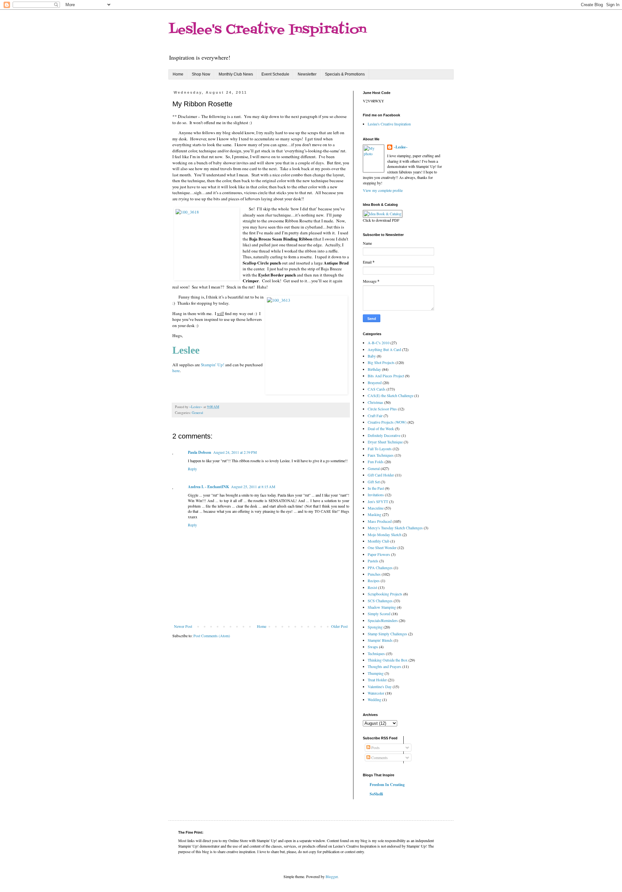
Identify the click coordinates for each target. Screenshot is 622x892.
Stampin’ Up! (212, 365)
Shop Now (201, 74)
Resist (372, 587)
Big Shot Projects (381, 362)
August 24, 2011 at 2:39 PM (235, 452)
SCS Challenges (380, 600)
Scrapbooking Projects (385, 593)
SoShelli (376, 794)
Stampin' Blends (380, 640)
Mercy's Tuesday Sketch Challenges (395, 527)
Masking (374, 514)
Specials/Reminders (383, 620)
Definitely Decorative (384, 435)
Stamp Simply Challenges (387, 633)
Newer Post (183, 626)
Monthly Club (378, 541)
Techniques (376, 653)
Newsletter (307, 74)
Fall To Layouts (380, 448)
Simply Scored (379, 613)
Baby (372, 355)
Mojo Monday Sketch (384, 534)
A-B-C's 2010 (378, 342)
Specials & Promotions (345, 74)
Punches (374, 574)
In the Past (376, 488)
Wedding (374, 699)
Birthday (374, 369)
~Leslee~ (401, 147)
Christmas (375, 402)
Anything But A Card (384, 349)
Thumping (376, 673)
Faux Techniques (381, 455)
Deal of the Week (381, 428)
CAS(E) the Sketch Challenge (390, 395)
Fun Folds (376, 461)
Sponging (375, 626)
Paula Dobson (199, 452)
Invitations (376, 494)
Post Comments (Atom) (211, 635)
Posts (375, 747)
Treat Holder (377, 679)
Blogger (332, 876)
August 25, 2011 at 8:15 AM (253, 486)
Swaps (373, 646)
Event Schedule (275, 74)
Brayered (375, 382)
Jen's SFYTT (378, 501)
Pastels (373, 560)
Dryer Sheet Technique (385, 441)
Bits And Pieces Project (386, 375)
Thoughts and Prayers (384, 666)
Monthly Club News (236, 74)
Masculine (376, 508)
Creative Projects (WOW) (387, 422)
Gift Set (374, 481)
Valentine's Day (380, 686)
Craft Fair (375, 415)
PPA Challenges (380, 567)
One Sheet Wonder (382, 547)
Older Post (339, 626)
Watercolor (376, 693)
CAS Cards (377, 389)
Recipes (374, 580)
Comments (379, 757)
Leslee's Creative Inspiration (267, 30)
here (176, 370)
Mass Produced (380, 521)
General (197, 412)
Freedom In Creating (387, 784)
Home (178, 74)
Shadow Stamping (382, 607)
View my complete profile (383, 190)
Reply (192, 468)
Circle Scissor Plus (382, 408)
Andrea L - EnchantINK (208, 486)
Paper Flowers (379, 554)
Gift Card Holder (381, 474)
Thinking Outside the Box (388, 660)
